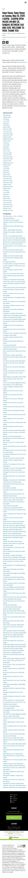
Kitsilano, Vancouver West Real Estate (14, 498)
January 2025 (7, 155)
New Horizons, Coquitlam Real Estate (14, 557)
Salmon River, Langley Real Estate (13, 634)
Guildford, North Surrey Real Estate (13, 458)
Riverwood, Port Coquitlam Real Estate (14, 632)
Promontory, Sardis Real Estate (12, 607)
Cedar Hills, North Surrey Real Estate (14, 281)
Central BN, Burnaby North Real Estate (14, 287)
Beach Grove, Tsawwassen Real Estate (14, 242)
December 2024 (8, 157)
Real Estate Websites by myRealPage (14, 835)
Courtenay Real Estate (9, 345)
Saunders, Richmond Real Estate (13, 648)
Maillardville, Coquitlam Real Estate (13, 521)
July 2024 (6, 166)
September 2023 (8, 186)
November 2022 (8, 206)
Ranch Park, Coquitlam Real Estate (13, 624)
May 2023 (6, 194)
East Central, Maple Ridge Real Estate (14, 383)
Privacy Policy (16, 833)
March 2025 (6, 151)
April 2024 (6, 172)
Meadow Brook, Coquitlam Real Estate (14, 531)
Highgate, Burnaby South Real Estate (14, 480)
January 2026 (7, 131)
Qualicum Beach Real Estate (11, 609)
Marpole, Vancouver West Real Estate (14, 525)
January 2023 (7, 202)
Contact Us (14, 817)
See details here (22, 62)
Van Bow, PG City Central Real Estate (14, 734)
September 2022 (8, 210)
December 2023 (8, 180)
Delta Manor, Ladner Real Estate (12, 355)
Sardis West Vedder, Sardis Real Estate (14, 646)
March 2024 (6, 174)
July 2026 (6, 119)
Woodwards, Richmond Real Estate (13, 783)
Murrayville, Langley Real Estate (12, 555)
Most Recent (6, 115)
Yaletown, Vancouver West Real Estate (14, 785)
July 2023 (6, 190)
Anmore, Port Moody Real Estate (12, 236)
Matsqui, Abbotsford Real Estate (12, 529)
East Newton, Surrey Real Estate (12, 384)
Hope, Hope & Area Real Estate (12, 482)
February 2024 (7, 176)
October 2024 (7, 161)
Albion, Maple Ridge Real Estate (12, 230)
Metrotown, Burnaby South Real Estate (14, 535)
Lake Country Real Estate (10, 506)
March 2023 (6, 198)
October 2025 (7, 137)
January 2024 (7, 178)
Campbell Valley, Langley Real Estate (14, 263)
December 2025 (8, 133)
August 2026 (7, 117)
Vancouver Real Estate (9, 736)
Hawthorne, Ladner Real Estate (12, 470)
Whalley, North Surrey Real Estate (13, 763)
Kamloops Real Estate (9, 488)
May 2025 (6, 147)
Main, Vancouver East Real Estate (13, 523)
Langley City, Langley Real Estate (13, 507)
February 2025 (7, 153)
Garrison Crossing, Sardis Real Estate (14, 430)
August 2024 (7, 164)
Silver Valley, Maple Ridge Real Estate (14, 658)
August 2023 (7, 188)
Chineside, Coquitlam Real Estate (13, 313)
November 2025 (8, 135)
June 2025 (6, 145)
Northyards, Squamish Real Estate (13, 577)
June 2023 (6, 192)
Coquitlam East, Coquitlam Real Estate (14, 333)
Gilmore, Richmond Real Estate (12, 436)
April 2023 (6, 196)
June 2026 (6, 121)
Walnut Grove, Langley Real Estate (13, 738)
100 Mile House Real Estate (11, 220)
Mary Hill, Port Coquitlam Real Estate (14, 527)
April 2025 (6, 149)
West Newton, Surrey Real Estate (13, 753)
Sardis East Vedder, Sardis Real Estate (14, 644)
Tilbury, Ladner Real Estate (11, 716)
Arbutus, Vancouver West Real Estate (14, 238)
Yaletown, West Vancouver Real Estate (14, 787)
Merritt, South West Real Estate (12, 533)
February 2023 (7, 200)
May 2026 (6, 123)
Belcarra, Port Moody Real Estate (13, 244)
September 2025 (8, 139)
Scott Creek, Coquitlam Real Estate (13, 650)
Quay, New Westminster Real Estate (13, 611)
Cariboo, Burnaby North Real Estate (13, 279)
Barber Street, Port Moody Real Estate (14, 240)
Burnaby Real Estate (9, 262)
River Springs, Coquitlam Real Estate (14, 630)
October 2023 (7, 184)
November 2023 (8, 182)
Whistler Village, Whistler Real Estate (14, 765)
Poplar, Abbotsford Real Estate (12, 599)
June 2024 (6, 168)
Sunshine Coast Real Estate (11, 706)
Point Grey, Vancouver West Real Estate (14, 597)
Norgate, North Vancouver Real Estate (14, 559)
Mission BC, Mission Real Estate (12, 541)
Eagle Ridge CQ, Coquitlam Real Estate (14, 377)
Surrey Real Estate (8, 708)
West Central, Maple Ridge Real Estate (14, 744)
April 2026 (6, 125)
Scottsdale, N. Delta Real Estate (12, 652)
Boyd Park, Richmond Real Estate (13, 250)
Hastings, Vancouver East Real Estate (14, 468)
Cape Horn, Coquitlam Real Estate (13, 273)
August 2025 (7, 141)
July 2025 (6, 143)
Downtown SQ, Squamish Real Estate (14, 361)
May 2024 (6, 170)
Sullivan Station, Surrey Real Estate (13, 700)
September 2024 (8, 163)
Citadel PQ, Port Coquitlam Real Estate (14, 315)
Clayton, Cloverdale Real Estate (12, 317)
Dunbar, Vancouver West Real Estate (14, 371)
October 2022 (7, 208)
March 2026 (6, 127)
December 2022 (8, 204)
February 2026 (7, 129)
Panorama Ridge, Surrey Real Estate (14, 587)
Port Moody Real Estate (10, 605)
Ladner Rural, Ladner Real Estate (13, 500)
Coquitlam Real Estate (9, 335)
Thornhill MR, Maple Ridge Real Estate (14, 714)
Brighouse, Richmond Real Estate (13, 256)
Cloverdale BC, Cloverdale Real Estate (14, 319)
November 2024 (8, 159)
